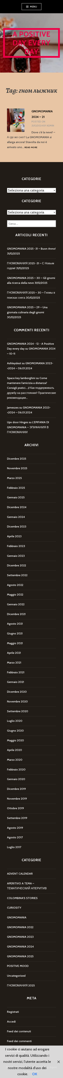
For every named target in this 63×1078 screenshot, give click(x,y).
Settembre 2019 (17, 818)
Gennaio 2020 (16, 779)
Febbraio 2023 (16, 546)
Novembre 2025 (17, 468)
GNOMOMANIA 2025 (20, 956)
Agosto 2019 (15, 827)
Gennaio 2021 (15, 682)
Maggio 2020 (15, 740)
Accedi (11, 1021)
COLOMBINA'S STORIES (22, 898)
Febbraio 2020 (16, 769)
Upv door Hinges (17, 422)
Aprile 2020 (14, 750)
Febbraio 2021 (15, 672)
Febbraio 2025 (16, 487)
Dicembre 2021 (16, 614)
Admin (50, 125)
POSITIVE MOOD (18, 966)
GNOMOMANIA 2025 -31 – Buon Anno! (31, 248)
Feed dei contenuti (19, 1031)
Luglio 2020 (14, 721)
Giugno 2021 (15, 633)
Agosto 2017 (15, 837)
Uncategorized (16, 975)
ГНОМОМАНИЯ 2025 (21, 985)
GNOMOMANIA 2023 (20, 936)
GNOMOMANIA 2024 (20, 946)
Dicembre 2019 (16, 789)
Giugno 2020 (15, 730)
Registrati (13, 1011)
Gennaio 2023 (16, 555)
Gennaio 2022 (15, 604)
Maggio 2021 (15, 643)
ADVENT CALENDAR (20, 873)
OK (34, 1074)
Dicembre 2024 (16, 507)
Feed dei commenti (19, 1041)
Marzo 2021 (14, 662)
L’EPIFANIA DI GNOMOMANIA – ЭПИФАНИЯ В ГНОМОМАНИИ (28, 427)
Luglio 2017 (14, 847)
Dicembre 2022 (16, 565)
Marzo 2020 (14, 759)
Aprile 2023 (14, 536)
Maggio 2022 (15, 594)
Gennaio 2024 (16, 517)
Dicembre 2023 (16, 526)
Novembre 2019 (17, 798)
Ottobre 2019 (15, 808)
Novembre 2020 (17, 701)
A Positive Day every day (32, 43)
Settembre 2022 (17, 575)
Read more (30, 147)
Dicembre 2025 (16, 458)
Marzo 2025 (14, 478)
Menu (33, 6)
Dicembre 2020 (17, 691)
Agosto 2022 (15, 585)
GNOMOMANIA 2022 (20, 927)
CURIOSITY (14, 907)
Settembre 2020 (17, 711)
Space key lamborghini (21, 378)
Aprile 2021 (14, 652)
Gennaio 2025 (15, 497)
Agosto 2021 (15, 623)
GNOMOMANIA (16, 917)
